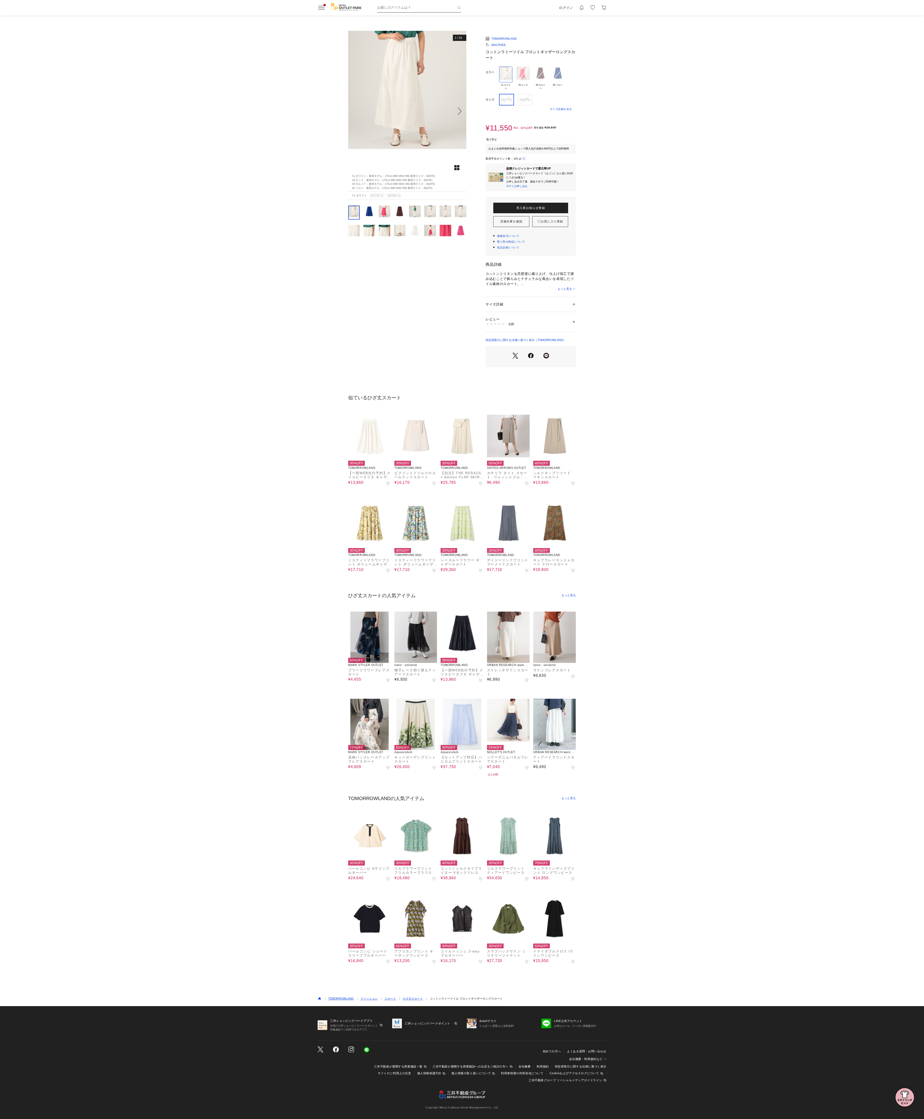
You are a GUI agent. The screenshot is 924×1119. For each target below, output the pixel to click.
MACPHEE (498, 45)
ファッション (369, 998)
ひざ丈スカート (413, 998)
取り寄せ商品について (511, 241)
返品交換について (508, 247)
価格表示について (508, 235)
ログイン (566, 7)
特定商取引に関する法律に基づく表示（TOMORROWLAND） (526, 340)
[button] (407, 111)
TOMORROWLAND (504, 38)
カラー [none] (490, 72)
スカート (390, 998)
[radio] (506, 78)
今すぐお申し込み (516, 186)
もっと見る (565, 289)
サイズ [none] (490, 99)
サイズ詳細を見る (561, 109)
